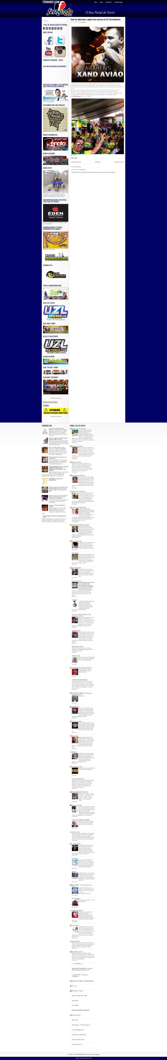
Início (95, 2)
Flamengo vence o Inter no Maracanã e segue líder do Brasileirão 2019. (85, 671)
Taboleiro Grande (118, 2)
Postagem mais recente (76, 161)
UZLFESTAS (75, 553)
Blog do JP (75, 1020)
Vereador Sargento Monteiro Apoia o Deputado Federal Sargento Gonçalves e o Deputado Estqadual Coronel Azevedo (85, 433)
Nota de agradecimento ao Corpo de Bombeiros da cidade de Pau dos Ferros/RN (86, 633)
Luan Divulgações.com (78, 1030)
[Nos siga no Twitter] (60, 45)
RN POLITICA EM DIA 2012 (79, 507)
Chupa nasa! (82, 696)
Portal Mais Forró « (77, 1044)
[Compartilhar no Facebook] (76, 158)
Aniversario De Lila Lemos (85, 900)
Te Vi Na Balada (76, 898)
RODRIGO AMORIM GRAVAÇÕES (81, 1010)
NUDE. (80, 793)
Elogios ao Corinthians (77, 942)
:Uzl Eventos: (75, 925)
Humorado (74, 858)
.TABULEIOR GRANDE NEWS (80, 680)
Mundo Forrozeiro (77, 721)
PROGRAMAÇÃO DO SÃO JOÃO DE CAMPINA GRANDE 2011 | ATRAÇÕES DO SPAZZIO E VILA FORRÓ (58, 468)
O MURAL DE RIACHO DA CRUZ (80, 525)
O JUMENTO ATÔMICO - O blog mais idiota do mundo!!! (82, 694)
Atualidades (75, 736)
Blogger (59, 416)
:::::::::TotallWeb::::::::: (77, 963)
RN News (74, 752)
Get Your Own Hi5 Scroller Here (50, 402)
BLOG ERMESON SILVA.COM (80, 792)
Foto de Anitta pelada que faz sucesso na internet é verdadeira (57, 448)
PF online (74, 986)
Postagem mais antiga (118, 161)
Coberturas (109, 2)
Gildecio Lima (75, 832)
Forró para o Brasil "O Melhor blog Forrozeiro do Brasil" (81, 615)
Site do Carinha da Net (78, 1039)
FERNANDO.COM (81, 1054)
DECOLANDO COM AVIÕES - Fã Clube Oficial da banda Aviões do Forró (82, 969)
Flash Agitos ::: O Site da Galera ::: (81, 1025)
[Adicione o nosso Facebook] (49, 45)
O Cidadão (74, 600)
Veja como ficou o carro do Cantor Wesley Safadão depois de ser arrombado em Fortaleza (58, 497)
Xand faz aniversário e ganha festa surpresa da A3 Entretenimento (95, 19)
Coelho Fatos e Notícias (78, 475)
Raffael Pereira (88, 1058)
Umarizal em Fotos (77, 805)
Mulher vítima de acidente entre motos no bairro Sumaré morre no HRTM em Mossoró (86, 449)
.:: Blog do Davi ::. (77, 844)
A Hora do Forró (76, 1015)
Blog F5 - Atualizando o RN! (79, 995)
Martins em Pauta (76, 462)
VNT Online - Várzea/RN (78, 491)
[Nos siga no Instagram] (60, 56)
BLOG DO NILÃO (76, 568)
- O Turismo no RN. (77, 766)
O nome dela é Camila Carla (85, 912)
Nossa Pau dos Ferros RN (79, 428)
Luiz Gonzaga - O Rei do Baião (86, 821)
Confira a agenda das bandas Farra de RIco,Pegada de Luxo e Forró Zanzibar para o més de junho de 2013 (58, 489)
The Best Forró (76, 655)
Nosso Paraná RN (76, 541)
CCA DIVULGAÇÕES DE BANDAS (81, 820)
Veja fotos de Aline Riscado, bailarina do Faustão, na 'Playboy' (58, 429)
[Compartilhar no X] (74, 158)
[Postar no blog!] (73, 158)
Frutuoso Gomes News (78, 778)
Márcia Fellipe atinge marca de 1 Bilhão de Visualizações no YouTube (86, 619)
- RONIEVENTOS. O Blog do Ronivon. (82, 668)
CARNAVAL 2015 (83, 873)
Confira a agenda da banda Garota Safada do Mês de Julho (58, 438)
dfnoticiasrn (75, 1000)
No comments (82, 22)
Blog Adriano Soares (77, 990)
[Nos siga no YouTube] (49, 56)
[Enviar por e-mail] (71, 158)
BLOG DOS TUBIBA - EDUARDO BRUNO (82, 981)
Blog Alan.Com (76, 941)
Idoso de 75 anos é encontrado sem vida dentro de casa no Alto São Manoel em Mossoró (86, 478)
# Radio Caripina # (77, 581)
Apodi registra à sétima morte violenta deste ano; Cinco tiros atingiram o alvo (86, 739)
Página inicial (97, 161)
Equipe (101, 2)
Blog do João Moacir (77, 446)
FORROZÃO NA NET (77, 910)
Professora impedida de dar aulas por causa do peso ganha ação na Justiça (87, 808)
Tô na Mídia (75, 1005)
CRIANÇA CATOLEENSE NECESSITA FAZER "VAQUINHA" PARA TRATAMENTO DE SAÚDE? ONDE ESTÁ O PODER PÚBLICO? (87, 511)
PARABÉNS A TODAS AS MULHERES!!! (55, 479)
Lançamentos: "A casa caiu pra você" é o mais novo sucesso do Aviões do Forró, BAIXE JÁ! (86, 928)
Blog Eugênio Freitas (77, 646)
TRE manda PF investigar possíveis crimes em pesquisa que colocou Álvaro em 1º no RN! (86, 528)
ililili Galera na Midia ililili (79, 1034)
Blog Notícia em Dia (77, 951)
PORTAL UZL (75, 706)
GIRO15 (74, 871)
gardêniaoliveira (76, 630)
